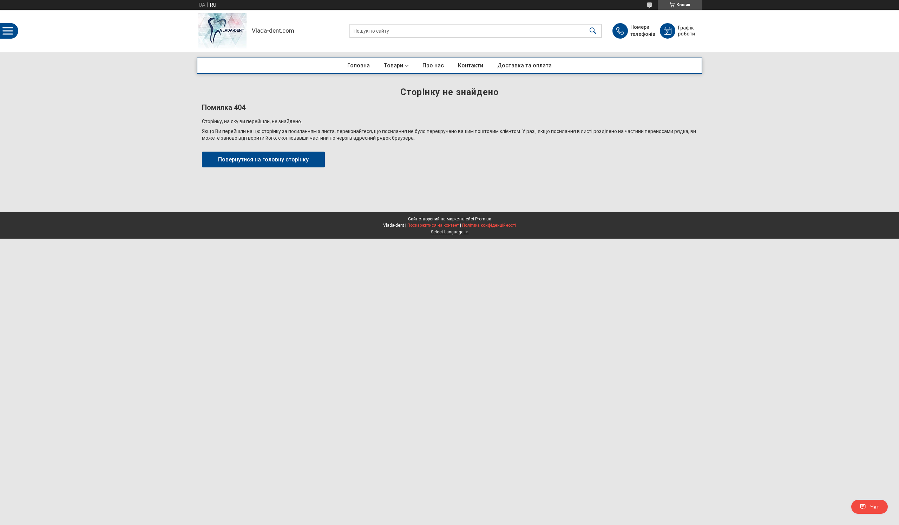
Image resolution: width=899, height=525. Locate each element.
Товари (393, 65)
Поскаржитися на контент (433, 225)
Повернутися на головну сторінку (263, 159)
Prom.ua (483, 219)
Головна (358, 65)
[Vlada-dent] (222, 30)
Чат (874, 507)
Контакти (470, 65)
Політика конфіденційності (489, 225)
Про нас (433, 65)
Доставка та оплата (524, 65)
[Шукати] (592, 31)
